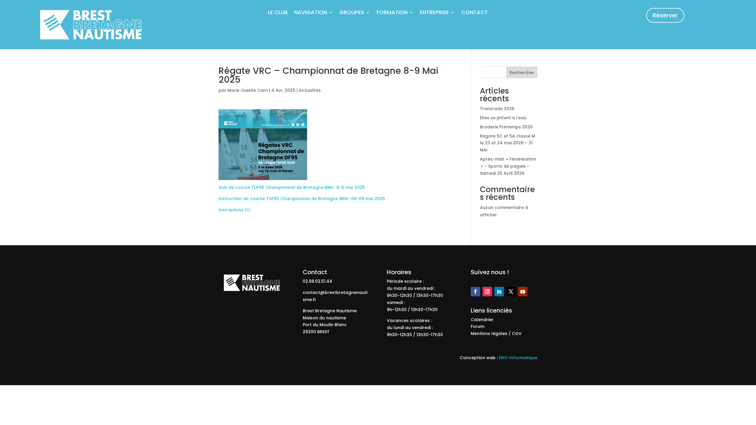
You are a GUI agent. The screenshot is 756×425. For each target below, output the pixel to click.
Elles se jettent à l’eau (503, 118)
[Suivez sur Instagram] (487, 291)
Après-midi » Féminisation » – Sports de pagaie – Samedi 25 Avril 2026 (508, 166)
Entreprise (434, 13)
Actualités (310, 90)
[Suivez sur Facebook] (475, 291)
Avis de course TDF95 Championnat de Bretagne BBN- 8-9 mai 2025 (292, 187)
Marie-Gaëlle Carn (247, 90)
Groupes (351, 13)
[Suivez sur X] (511, 291)
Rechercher (521, 73)
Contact (474, 13)
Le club (278, 13)
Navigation (310, 13)
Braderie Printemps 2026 (506, 127)
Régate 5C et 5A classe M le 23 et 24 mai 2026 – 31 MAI (507, 143)
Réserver (665, 15)
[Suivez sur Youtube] (522, 291)
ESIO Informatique (518, 358)
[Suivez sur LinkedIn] (499, 291)
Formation (392, 13)
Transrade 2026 (497, 109)
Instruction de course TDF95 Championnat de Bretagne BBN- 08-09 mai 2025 (302, 199)
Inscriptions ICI (234, 210)
